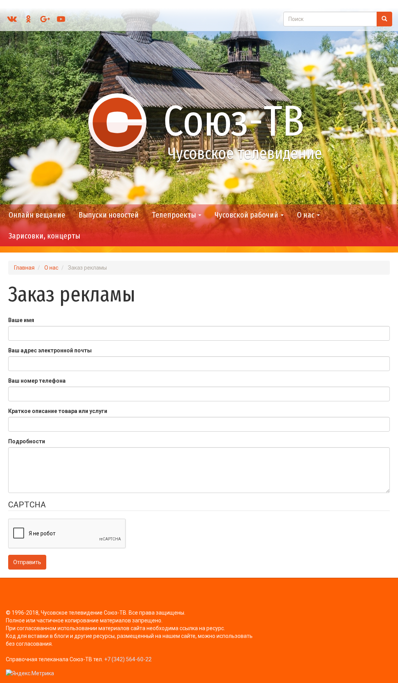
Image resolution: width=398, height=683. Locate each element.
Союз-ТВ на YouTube (61, 19)
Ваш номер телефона (37, 381)
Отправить (27, 562)
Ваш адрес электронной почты (50, 350)
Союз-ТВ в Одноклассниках (28, 19)
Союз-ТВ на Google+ (44, 19)
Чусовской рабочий (247, 215)
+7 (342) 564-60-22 (128, 659)
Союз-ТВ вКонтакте (12, 19)
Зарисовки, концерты (44, 236)
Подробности (26, 441)
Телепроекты (174, 215)
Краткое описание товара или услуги (57, 411)
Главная (24, 268)
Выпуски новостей (109, 215)
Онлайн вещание (37, 215)
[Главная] (121, 122)
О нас (306, 215)
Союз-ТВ (233, 121)
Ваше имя (21, 320)
